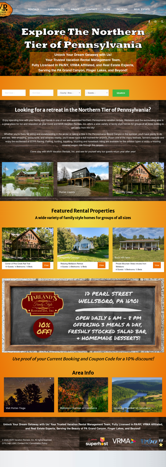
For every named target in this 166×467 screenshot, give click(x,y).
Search (121, 93)
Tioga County (11, 192)
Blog (106, 9)
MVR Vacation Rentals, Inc (21, 439)
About (75, 9)
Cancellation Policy (38, 443)
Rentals (33, 9)
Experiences (56, 9)
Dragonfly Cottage (69, 257)
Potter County (67, 192)
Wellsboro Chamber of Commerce (78, 408)
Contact (91, 9)
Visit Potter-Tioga (15, 408)
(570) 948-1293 (9, 443)
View (46, 265)
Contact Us (23, 443)
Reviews (122, 9)
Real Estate (142, 9)
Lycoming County (124, 192)
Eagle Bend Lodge (13, 257)
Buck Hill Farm (122, 257)
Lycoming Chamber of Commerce (132, 408)
